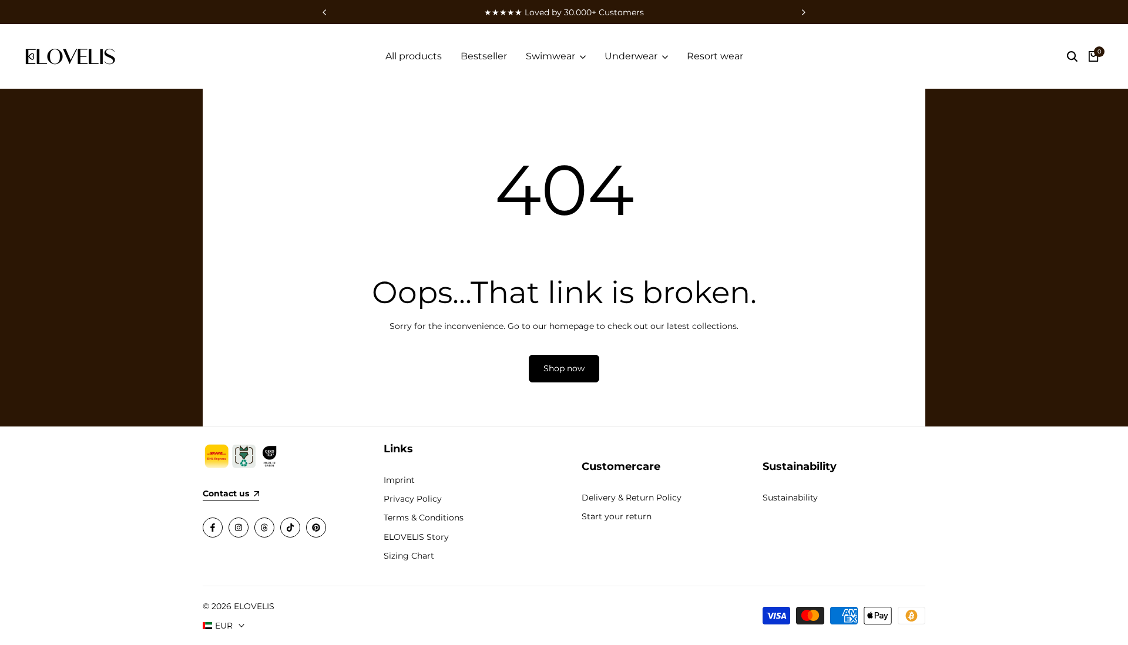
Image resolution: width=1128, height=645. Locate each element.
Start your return (617, 516)
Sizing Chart (409, 555)
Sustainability (790, 497)
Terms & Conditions (424, 517)
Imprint (399, 480)
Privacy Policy (413, 498)
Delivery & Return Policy (632, 497)
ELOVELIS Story (416, 537)
